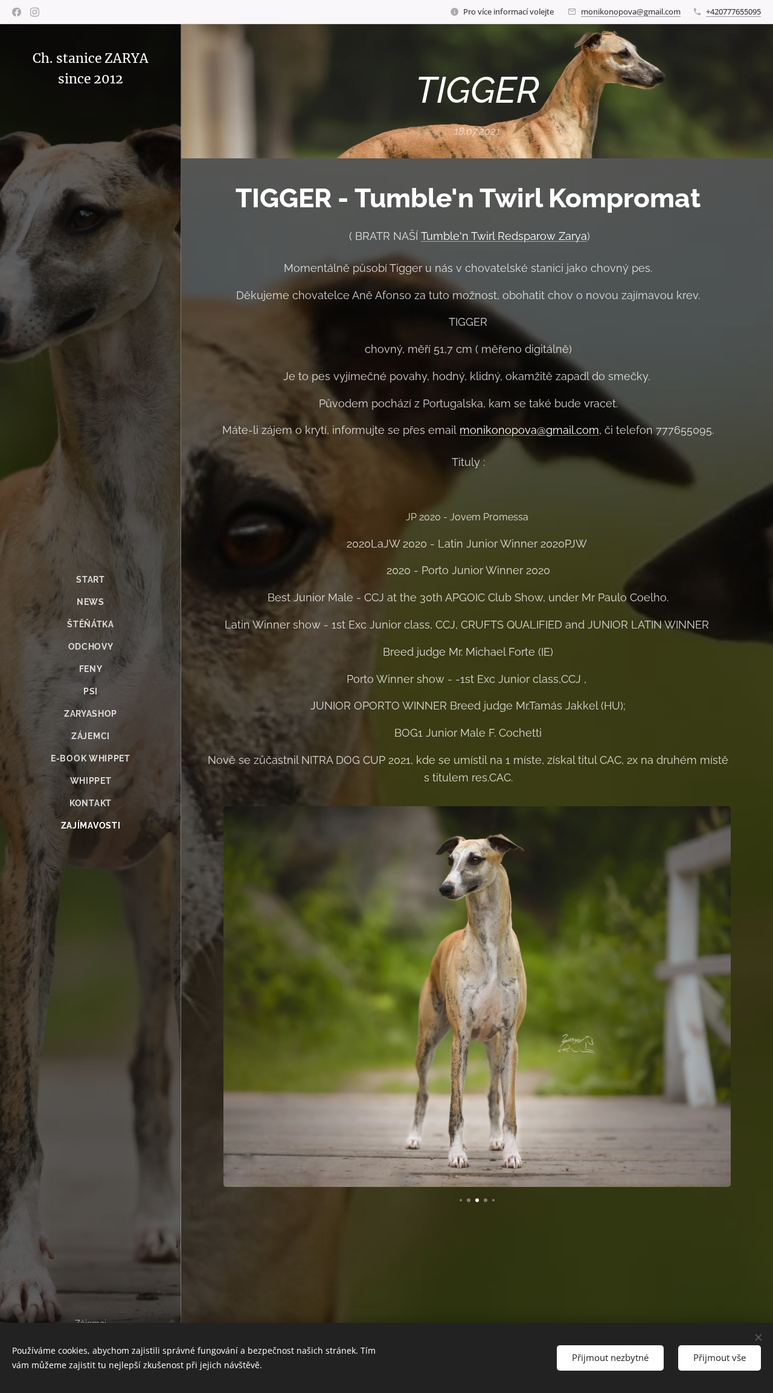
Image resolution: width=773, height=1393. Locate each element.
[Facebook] (16, 12)
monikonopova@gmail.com (631, 11)
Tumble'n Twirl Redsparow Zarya (504, 236)
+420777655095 (733, 11)
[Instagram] (34, 12)
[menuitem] (91, 580)
